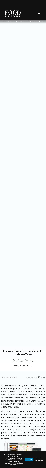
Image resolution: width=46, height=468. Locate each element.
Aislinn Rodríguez (25, 361)
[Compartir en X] (39, 378)
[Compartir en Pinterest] (44, 378)
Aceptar (29, 460)
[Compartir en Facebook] (41, 378)
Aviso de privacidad (39, 460)
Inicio (4, 22)
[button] (39, 14)
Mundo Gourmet (21, 22)
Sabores (11, 22)
